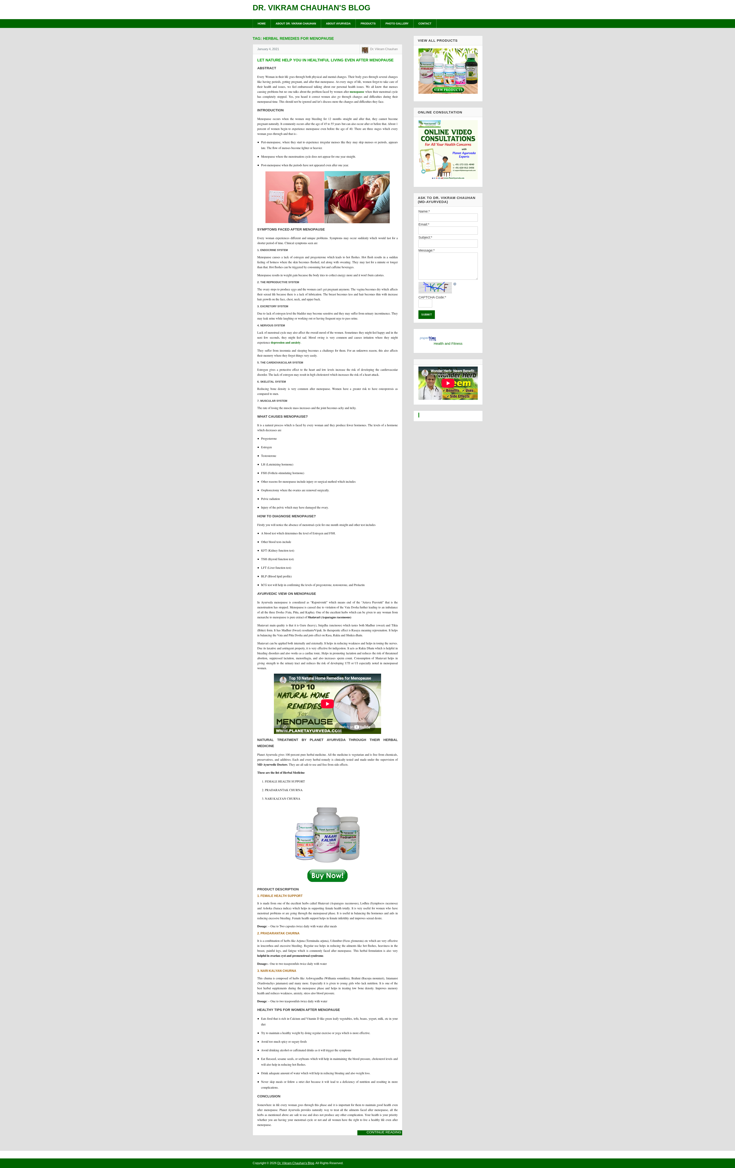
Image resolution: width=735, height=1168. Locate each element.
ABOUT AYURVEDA (338, 23)
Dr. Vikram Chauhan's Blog (311, 7)
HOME (262, 23)
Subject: (425, 237)
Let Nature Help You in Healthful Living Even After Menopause (325, 60)
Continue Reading (384, 1132)
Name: (424, 211)
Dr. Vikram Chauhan (384, 49)
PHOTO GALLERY (396, 23)
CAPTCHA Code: (432, 297)
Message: (426, 250)
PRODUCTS (368, 23)
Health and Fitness (448, 344)
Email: (423, 224)
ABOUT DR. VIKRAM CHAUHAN (296, 23)
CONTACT (424, 23)
